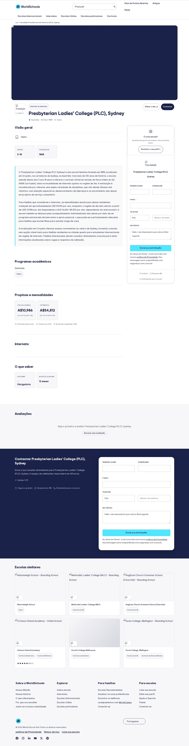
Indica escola (64, 690)
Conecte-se (104, 707)
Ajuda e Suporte (147, 698)
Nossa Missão (23, 690)
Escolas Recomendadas (110, 690)
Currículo (112, 16)
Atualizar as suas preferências (113, 694)
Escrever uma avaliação (94, 433)
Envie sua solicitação (150, 248)
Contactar (167, 107)
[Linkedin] (29, 738)
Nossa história (23, 694)
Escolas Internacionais (30, 16)
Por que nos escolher (26, 702)
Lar (17, 22)
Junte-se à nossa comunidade (31, 707)
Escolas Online (69, 16)
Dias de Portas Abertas (136, 3)
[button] (94, 62)
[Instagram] (23, 738)
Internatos (51, 16)
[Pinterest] (47, 738)
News (127, 10)
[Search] (114, 7)
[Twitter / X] (41, 738)
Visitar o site (150, 107)
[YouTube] (35, 738)
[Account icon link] (171, 6)
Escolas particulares (92, 16)
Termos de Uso (51, 732)
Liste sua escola (147, 690)
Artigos (156, 3)
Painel (142, 702)
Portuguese (133, 721)
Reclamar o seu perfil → (150, 149)
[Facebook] (17, 738)
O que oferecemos (25, 698)
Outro (19, 274)
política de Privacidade (147, 257)
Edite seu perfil (147, 694)
